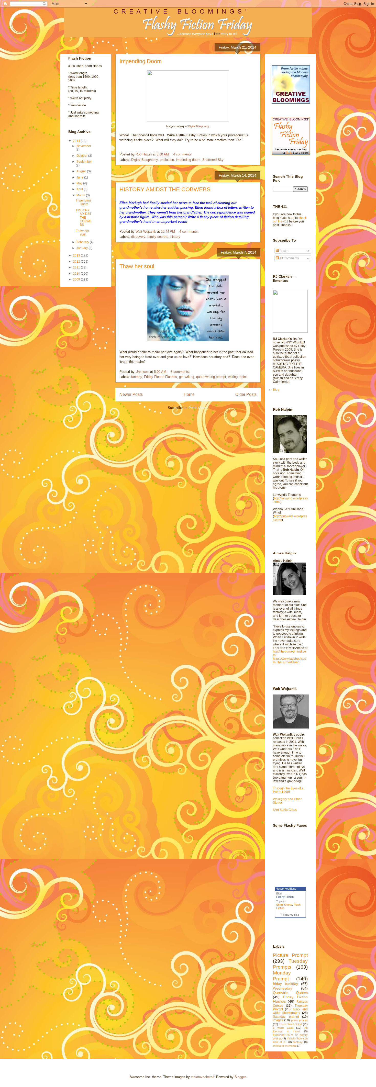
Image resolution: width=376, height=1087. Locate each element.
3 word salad (283, 1027)
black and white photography (290, 1011)
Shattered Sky (213, 160)
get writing (186, 377)
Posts (283, 251)
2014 (77, 141)
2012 (77, 261)
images (278, 1020)
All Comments (289, 258)
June (80, 177)
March (81, 195)
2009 (77, 279)
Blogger (240, 1077)
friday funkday (285, 984)
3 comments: (181, 372)
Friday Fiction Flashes (160, 377)
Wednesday (282, 988)
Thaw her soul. (137, 266)
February (83, 242)
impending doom (188, 160)
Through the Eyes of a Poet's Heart (288, 790)
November (83, 146)
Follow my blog (290, 914)
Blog (276, 389)
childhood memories (284, 1045)
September (84, 161)
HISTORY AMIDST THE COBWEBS (165, 189)
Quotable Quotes (290, 993)
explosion (167, 160)
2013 (77, 255)
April (80, 189)
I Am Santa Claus (285, 810)
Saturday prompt (286, 1016)
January (82, 248)
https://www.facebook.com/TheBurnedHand (289, 660)
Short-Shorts (284, 904)
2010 (77, 273)
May (79, 183)
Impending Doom (140, 61)
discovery (138, 237)
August (81, 171)
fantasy (136, 377)
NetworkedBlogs (286, 888)
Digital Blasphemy (198, 126)
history (175, 237)
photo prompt (299, 1020)
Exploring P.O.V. (283, 1034)
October (82, 156)
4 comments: (183, 154)
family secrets (157, 237)
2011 (77, 267)
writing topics (238, 377)
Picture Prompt (290, 955)
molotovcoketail (202, 1077)
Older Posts (246, 394)
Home (189, 394)
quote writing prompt (211, 377)
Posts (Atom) (198, 408)
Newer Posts (131, 394)
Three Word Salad (290, 1024)
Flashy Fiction (285, 896)
